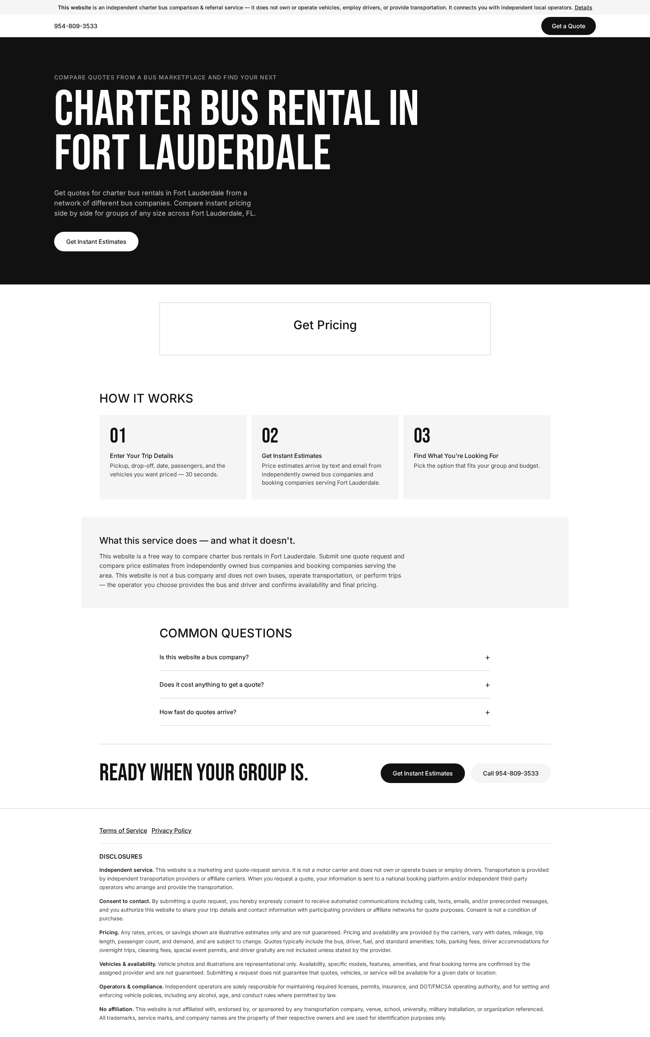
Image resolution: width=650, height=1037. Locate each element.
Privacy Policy (171, 830)
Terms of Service (123, 830)
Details (583, 7)
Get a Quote (568, 26)
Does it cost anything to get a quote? (325, 684)
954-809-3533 (75, 26)
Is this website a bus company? (325, 657)
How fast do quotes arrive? (325, 712)
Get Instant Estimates (96, 241)
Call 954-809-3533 (511, 773)
